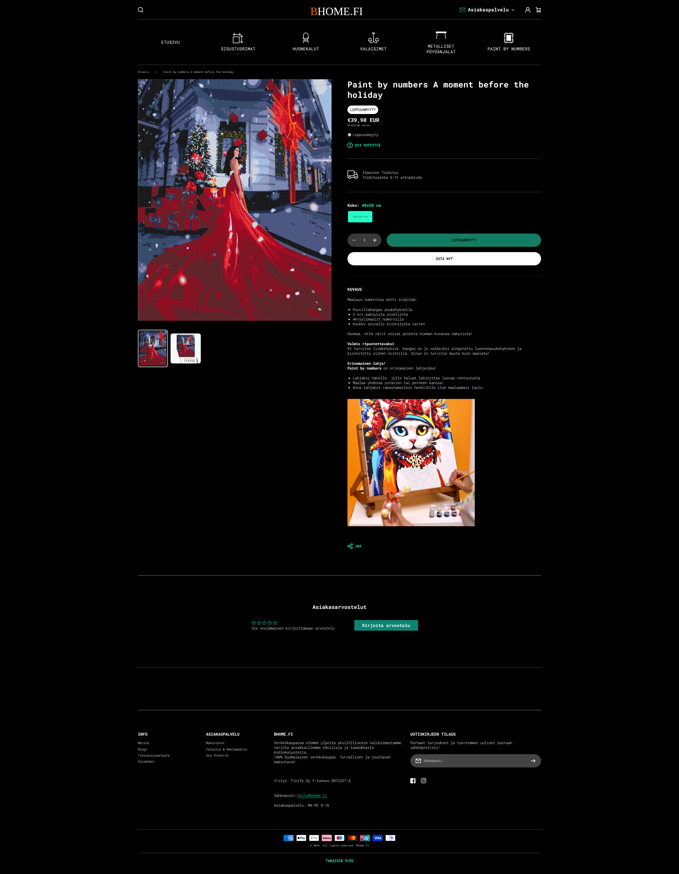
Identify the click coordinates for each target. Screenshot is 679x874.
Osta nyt (444, 258)
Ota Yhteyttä (217, 755)
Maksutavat (215, 743)
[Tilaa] (534, 760)
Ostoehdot (146, 761)
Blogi (142, 749)
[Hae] (140, 10)
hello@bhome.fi (312, 795)
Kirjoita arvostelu (386, 625)
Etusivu (143, 72)
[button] (444, 546)
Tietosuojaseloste (153, 755)
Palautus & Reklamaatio (226, 749)
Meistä (143, 743)
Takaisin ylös (339, 860)
